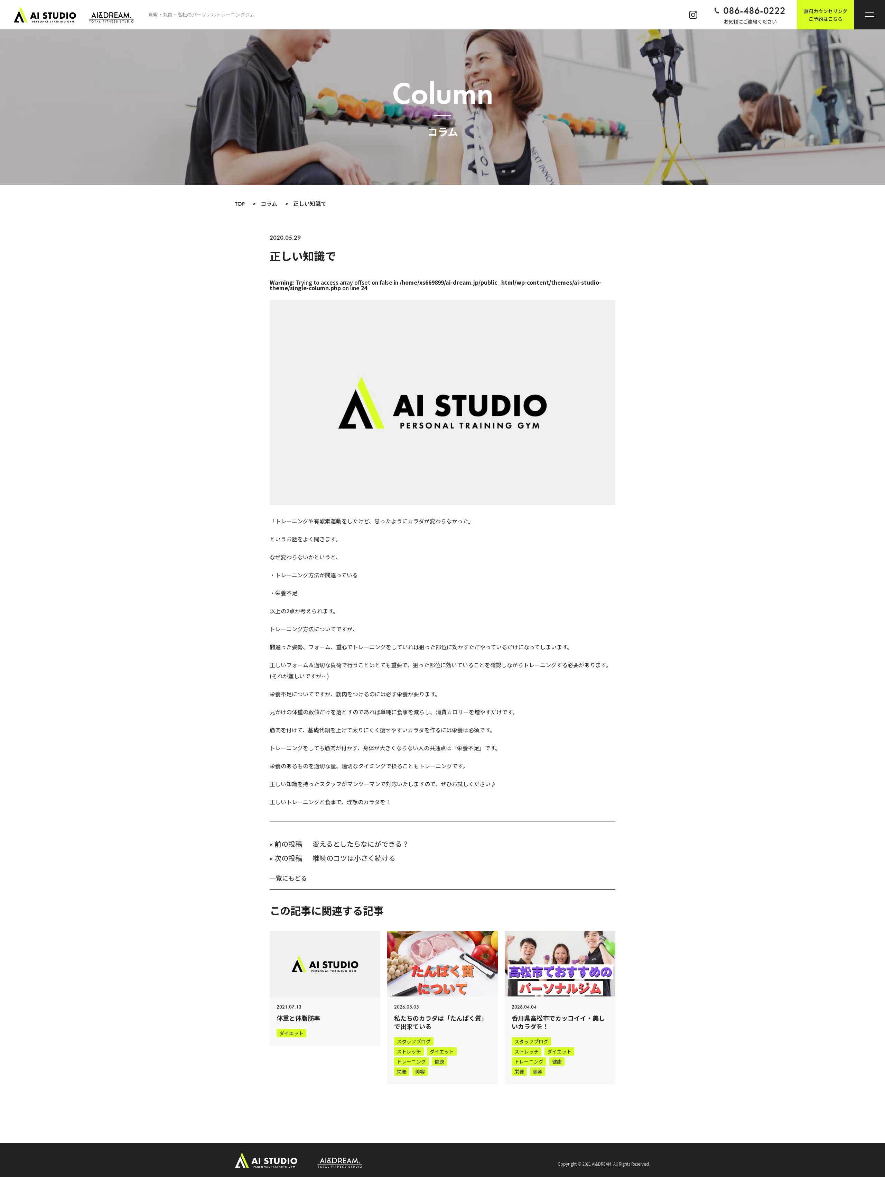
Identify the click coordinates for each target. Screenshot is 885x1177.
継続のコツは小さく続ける (354, 858)
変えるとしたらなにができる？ (361, 844)
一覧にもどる (288, 878)
